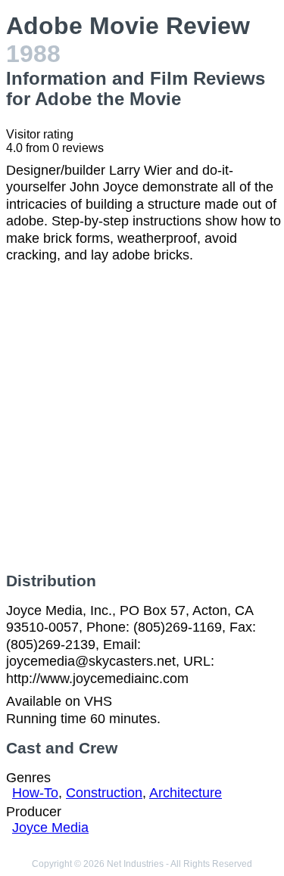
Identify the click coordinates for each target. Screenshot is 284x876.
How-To (35, 792)
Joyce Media (50, 827)
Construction (104, 792)
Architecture (185, 792)
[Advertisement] (142, 418)
